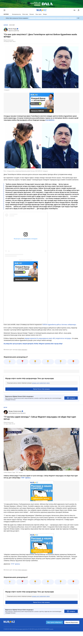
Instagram (72, 398)
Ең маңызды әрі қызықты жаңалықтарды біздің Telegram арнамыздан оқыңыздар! (33, 343)
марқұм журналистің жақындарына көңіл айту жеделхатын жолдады (48, 338)
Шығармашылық (16, 14)
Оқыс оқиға (38, 14)
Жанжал (32, 14)
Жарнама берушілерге (71, 622)
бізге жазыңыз (22, 349)
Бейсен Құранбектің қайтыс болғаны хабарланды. (59, 324)
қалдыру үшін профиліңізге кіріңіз (41, 383)
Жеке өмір (25, 14)
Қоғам (5, 407)
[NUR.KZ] (41, 10)
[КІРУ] (78, 10)
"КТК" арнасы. (25, 478)
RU (74, 10)
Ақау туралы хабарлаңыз (54, 622)
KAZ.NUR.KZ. (50, 120)
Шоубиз (6, 14)
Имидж (45, 14)
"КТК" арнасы (15, 564)
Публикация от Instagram (25, 260)
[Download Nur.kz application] (41, 4)
